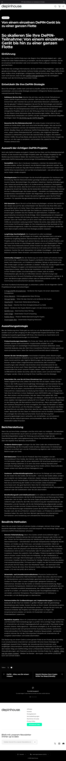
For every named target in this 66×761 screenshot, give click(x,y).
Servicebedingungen (33, 716)
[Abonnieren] (34, 742)
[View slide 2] (32, 697)
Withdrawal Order (34, 724)
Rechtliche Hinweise (33, 719)
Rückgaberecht (31, 714)
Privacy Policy (31, 721)
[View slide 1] (30, 697)
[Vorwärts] (64, 2)
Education (5, 17)
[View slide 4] (36, 697)
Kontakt (29, 711)
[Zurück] (2, 2)
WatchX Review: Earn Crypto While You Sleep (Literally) (46, 675)
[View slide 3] (34, 697)
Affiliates (29, 709)
